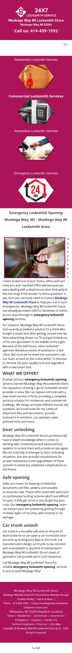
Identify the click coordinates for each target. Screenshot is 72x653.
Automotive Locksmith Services (36, 131)
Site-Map (55, 624)
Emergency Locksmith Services (36, 173)
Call (37, 648)
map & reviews (44, 599)
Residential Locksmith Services (36, 59)
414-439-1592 (44, 30)
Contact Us (50, 620)
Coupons (36, 620)
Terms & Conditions (23, 624)
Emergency (21, 620)
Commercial (40, 615)
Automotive (57, 615)
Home (11, 615)
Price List (42, 624)
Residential (23, 615)
